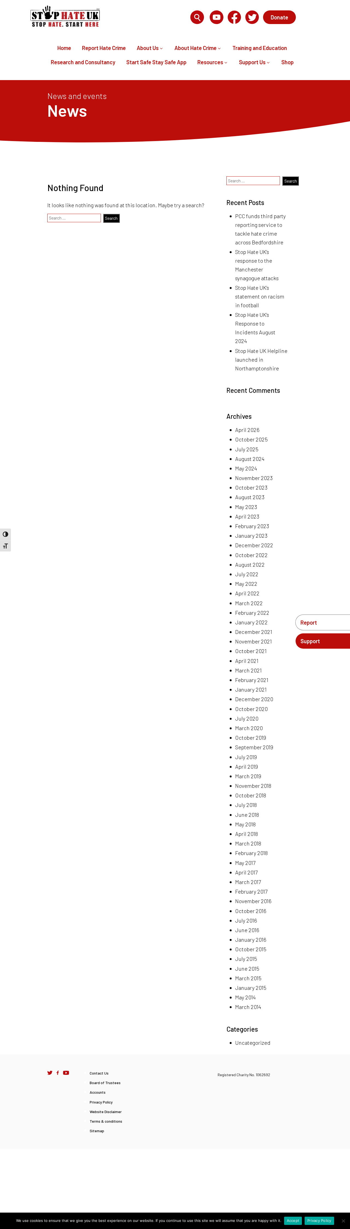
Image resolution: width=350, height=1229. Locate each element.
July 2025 (246, 449)
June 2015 (247, 968)
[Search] (197, 17)
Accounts (98, 1092)
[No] (343, 1221)
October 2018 (250, 795)
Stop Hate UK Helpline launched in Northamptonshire (261, 359)
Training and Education (259, 48)
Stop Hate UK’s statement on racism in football (259, 296)
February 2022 (252, 612)
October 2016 (250, 911)
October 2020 (251, 709)
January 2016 (250, 939)
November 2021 (253, 641)
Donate (279, 17)
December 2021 (253, 631)
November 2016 (253, 901)
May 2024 (246, 468)
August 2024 (249, 458)
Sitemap (97, 1130)
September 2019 (254, 747)
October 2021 (251, 651)
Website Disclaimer (106, 1111)
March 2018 (248, 843)
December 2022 (254, 545)
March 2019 (248, 776)
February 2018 (251, 853)
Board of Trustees (105, 1082)
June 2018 (247, 814)
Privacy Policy (101, 1102)
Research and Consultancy (83, 62)
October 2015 (250, 949)
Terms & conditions (106, 1121)
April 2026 (247, 429)
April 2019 (246, 766)
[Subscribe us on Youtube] (66, 1072)
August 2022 (250, 564)
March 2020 (249, 728)
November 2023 (254, 478)
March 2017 (248, 882)
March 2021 (248, 670)
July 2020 (246, 718)
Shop (287, 62)
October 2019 (250, 737)
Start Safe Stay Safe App (156, 62)
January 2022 (251, 622)
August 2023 (249, 497)
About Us (148, 48)
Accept (293, 1220)
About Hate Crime (195, 48)
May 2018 (245, 824)
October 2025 (251, 439)
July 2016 (246, 920)
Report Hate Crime (104, 48)
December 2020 (254, 699)
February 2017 (251, 891)
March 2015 (248, 978)
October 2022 (251, 555)
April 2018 (246, 833)
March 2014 (248, 1006)
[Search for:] (156, 17)
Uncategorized (252, 1042)
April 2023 (247, 516)
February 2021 (251, 680)
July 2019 (246, 757)
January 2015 (250, 987)
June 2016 (247, 930)
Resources (210, 62)
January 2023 (251, 535)
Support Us (252, 62)
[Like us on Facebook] (58, 1072)
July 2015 (246, 958)
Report (309, 622)
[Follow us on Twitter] (49, 1072)
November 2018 (253, 785)
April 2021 (246, 660)
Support (310, 641)
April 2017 (246, 872)
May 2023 (246, 507)
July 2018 (246, 804)
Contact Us (99, 1073)
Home (64, 48)
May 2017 (245, 862)
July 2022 (246, 574)
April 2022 (247, 593)
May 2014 (245, 997)
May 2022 (246, 583)
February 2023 (252, 526)
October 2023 (251, 487)
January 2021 (251, 689)
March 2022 (249, 603)
